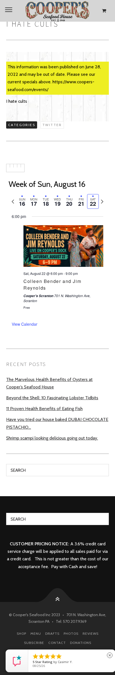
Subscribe (34, 643)
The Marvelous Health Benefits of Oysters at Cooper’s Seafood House (49, 383)
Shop (21, 633)
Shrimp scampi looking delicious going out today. (52, 438)
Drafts (52, 633)
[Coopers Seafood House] (57, 11)
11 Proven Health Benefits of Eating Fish (44, 408)
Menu (35, 633)
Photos (71, 633)
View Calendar (24, 324)
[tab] (22, 201)
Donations (80, 643)
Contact (57, 643)
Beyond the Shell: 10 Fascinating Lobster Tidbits (52, 397)
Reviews (91, 633)
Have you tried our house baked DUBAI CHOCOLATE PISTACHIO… (57, 423)
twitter (52, 125)
